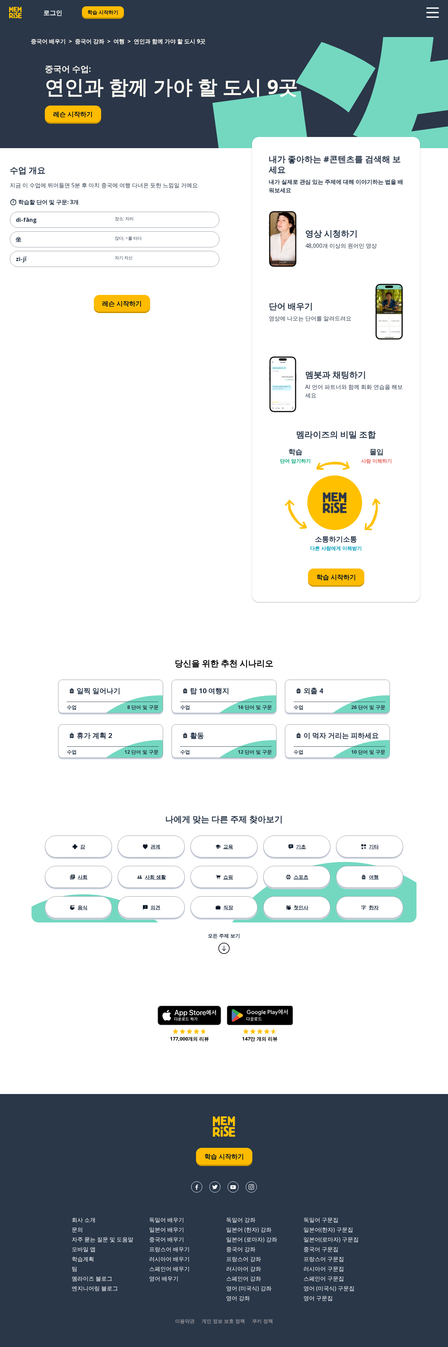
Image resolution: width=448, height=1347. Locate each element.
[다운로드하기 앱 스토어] (189, 1015)
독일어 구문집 (320, 1220)
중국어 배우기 (48, 41)
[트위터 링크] (214, 1187)
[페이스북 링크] (196, 1187)
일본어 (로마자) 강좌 (251, 1239)
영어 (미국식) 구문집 (329, 1288)
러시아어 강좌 (243, 1269)
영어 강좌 (238, 1298)
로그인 (52, 12)
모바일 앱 (84, 1249)
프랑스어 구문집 (323, 1259)
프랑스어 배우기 (169, 1249)
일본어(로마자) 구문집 (331, 1239)
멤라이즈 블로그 (92, 1278)
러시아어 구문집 (323, 1269)
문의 (77, 1229)
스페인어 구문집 (323, 1278)
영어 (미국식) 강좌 (249, 1288)
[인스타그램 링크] (251, 1187)
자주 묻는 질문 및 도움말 (102, 1239)
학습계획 (83, 1259)
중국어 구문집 (320, 1249)
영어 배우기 (163, 1278)
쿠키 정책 (262, 1321)
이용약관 (185, 1321)
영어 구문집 (318, 1298)
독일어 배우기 (166, 1220)
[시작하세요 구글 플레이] (260, 1015)
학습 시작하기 (103, 12)
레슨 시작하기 (73, 114)
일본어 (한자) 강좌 (249, 1229)
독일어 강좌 (240, 1220)
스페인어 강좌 (243, 1278)
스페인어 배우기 (169, 1269)
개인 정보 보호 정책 (223, 1321)
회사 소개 (84, 1220)
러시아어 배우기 (169, 1259)
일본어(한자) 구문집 (328, 1229)
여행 (119, 41)
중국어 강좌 (89, 41)
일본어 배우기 (166, 1229)
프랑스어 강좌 (243, 1259)
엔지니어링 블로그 (95, 1288)
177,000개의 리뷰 (189, 1038)
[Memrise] (15, 12)
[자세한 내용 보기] (432, 12)
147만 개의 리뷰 (260, 1038)
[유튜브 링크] (233, 1187)
